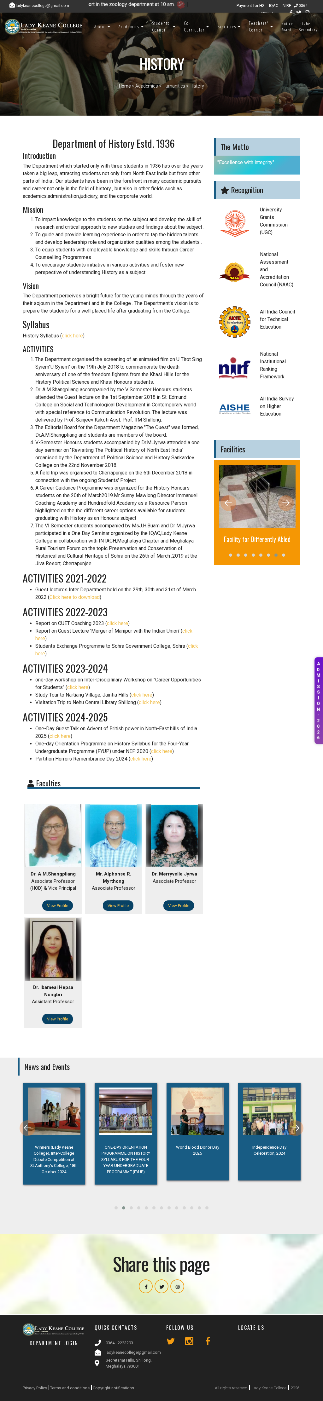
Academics (129, 27)
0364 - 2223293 (119, 1343)
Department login (54, 1343)
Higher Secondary (308, 26)
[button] (230, 555)
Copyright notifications (113, 1388)
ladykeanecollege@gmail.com (133, 1352)
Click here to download (75, 597)
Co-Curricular (194, 26)
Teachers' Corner (258, 26)
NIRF (287, 5)
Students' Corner (161, 26)
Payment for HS (251, 5)
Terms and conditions (70, 1388)
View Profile (57, 905)
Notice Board (287, 26)
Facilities (226, 27)
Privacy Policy (35, 1388)
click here (72, 336)
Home (125, 86)
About (100, 27)
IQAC (273, 5)
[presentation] (228, 503)
